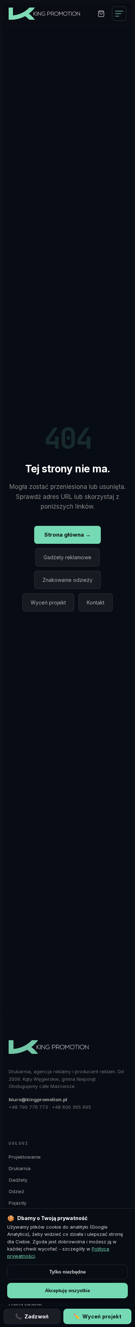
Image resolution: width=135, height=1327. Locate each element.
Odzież (16, 1191)
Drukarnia (20, 1168)
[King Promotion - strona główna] (48, 13)
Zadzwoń (32, 1316)
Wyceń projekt (48, 602)
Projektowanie (25, 1157)
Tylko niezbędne (67, 1272)
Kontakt (95, 602)
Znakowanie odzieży (67, 580)
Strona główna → (67, 534)
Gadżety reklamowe (67, 557)
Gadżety (18, 1180)
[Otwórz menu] (119, 13)
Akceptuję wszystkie (67, 1290)
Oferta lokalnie (25, 1304)
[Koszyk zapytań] (101, 13)
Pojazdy (17, 1203)
